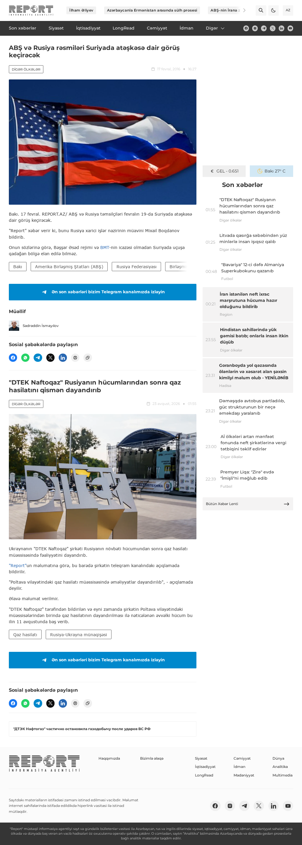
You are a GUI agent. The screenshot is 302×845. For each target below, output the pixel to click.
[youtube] (290, 28)
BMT (104, 247)
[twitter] (272, 28)
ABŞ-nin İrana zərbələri (233, 10)
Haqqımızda (109, 758)
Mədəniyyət (244, 775)
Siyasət (201, 758)
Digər (212, 28)
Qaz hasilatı (25, 634)
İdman (239, 766)
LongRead (204, 775)
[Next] (240, 10)
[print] (75, 358)
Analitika (280, 766)
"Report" (18, 565)
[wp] (25, 358)
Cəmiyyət (242, 758)
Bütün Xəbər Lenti (222, 504)
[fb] (246, 28)
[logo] (31, 10)
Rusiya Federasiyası (136, 266)
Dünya (278, 758)
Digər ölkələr (26, 69)
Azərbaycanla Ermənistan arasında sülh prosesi (152, 10)
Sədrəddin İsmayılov (41, 325)
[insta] (255, 28)
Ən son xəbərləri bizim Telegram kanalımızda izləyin (108, 291)
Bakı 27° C (275, 171)
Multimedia (283, 775)
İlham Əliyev (81, 10)
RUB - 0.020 (227, 171)
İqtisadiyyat (205, 766)
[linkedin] (281, 28)
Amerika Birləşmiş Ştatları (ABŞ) (69, 266)
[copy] (87, 358)
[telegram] (264, 28)
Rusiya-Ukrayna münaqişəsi (78, 634)
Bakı (17, 266)
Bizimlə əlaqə (151, 758)
